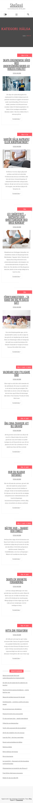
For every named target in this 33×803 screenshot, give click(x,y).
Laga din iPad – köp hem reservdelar (13, 737)
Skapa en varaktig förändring (16, 580)
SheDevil (16, 5)
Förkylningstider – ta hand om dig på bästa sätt (16, 300)
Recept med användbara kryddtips (12, 742)
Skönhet (29, 367)
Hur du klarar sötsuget (16, 473)
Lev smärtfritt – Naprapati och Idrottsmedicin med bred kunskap (16, 218)
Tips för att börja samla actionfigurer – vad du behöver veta (16, 691)
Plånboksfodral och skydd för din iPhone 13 (15, 768)
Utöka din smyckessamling (10, 723)
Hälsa (22, 55)
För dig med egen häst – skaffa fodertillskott (15, 718)
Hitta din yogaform (16, 630)
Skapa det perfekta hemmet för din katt (14, 697)
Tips (27, 55)
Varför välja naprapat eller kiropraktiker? (17, 140)
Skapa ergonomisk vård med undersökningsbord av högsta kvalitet (16, 64)
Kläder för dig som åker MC (10, 778)
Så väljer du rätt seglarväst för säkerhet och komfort (15, 684)
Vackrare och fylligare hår (16, 373)
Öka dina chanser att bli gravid (16, 424)
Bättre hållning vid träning (10, 751)
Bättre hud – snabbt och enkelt (16, 529)
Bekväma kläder (7, 747)
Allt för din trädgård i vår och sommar (13, 733)
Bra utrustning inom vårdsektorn (12, 709)
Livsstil (23, 367)
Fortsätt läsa (16, 119)
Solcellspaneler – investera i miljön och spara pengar (16, 703)
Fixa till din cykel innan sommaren (13, 773)
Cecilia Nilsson (17, 73)
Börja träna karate (8, 756)
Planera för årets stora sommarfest (13, 714)
